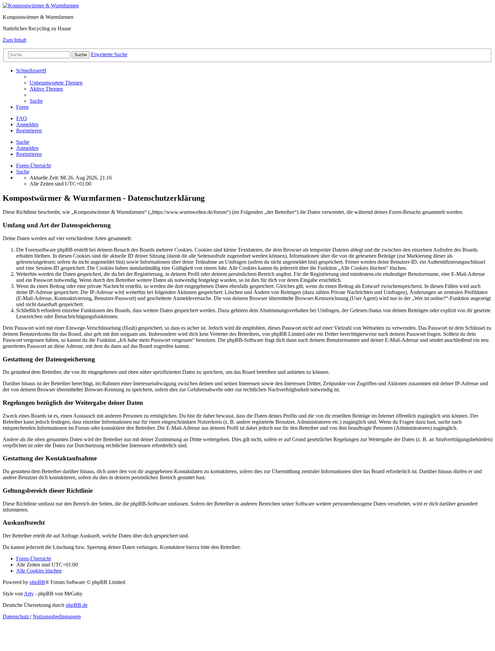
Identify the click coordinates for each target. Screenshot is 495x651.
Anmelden (27, 148)
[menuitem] (56, 83)
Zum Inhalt (14, 40)
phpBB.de (77, 605)
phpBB (37, 582)
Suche (22, 142)
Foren (22, 107)
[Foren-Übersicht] (41, 5)
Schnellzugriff (31, 70)
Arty (29, 593)
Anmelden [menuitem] (27, 124)
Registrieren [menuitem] (29, 130)
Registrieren (29, 154)
